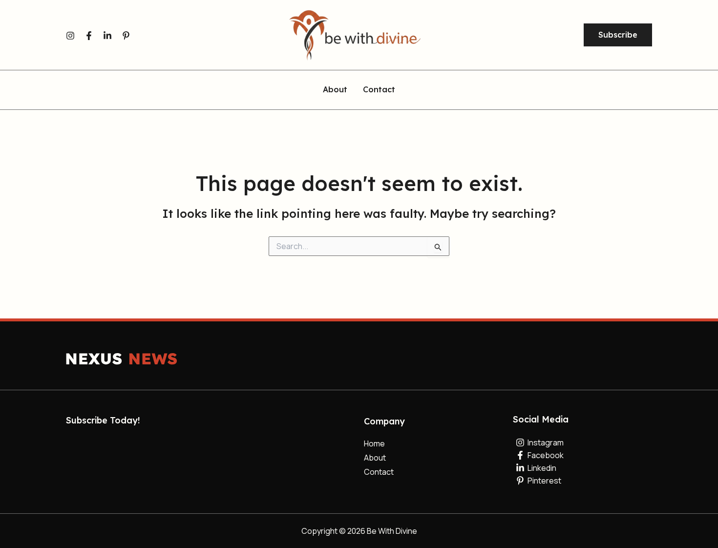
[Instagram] (70, 35)
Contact (379, 89)
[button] (618, 35)
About (335, 89)
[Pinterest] (126, 35)
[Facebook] (88, 35)
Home (374, 443)
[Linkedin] (107, 35)
